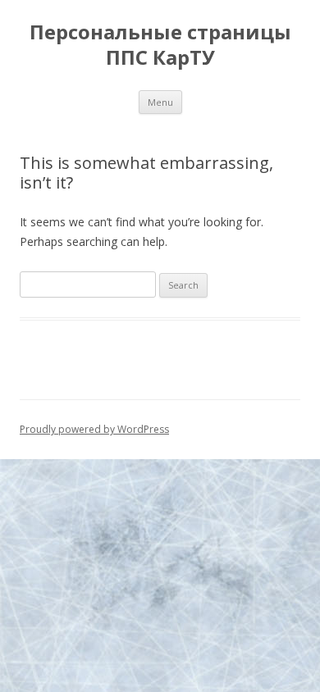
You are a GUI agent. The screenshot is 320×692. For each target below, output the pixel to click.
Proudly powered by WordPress (94, 429)
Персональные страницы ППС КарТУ (160, 45)
